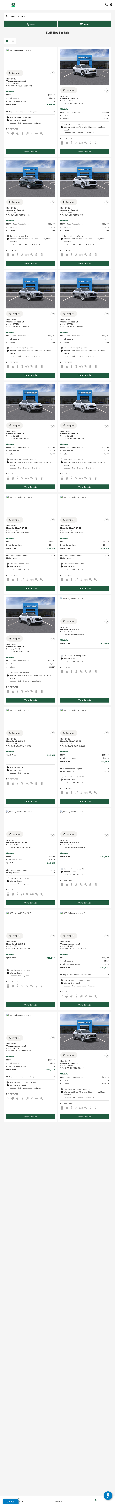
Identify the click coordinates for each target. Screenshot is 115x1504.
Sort (32, 24)
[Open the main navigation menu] (4, 5)
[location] (111, 5)
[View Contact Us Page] (106, 5)
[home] (13, 5)
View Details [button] (30, 152)
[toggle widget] (108, 1495)
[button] (30, 151)
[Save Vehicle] (52, 73)
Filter (86, 24)
